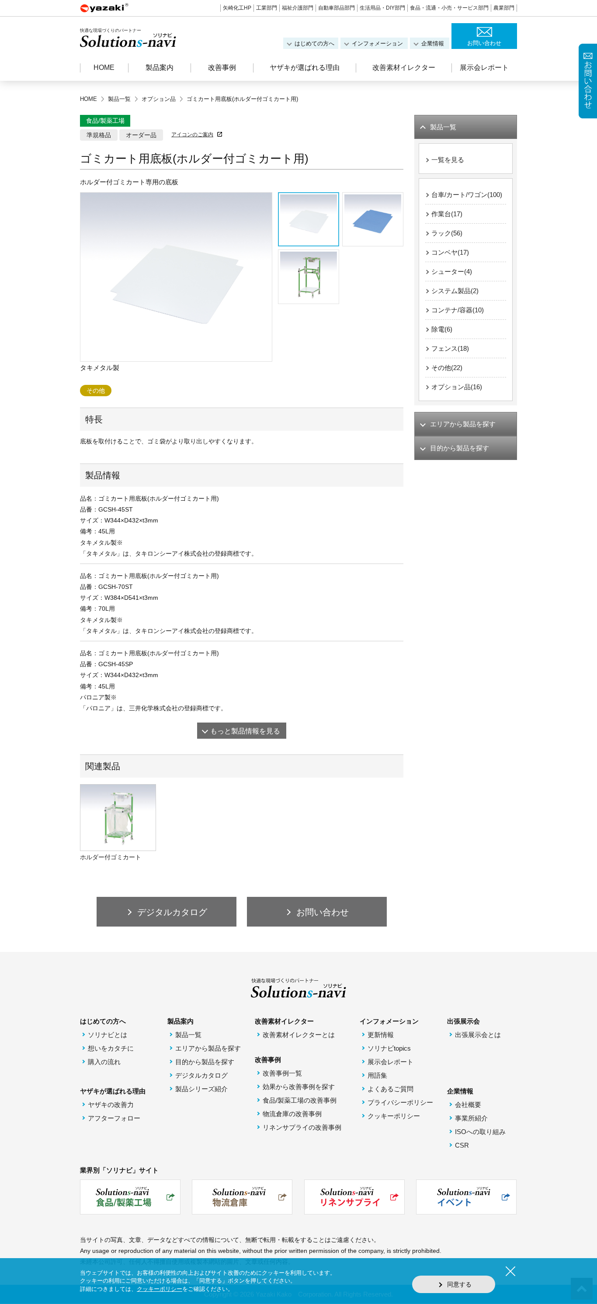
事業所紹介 (471, 1118)
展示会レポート (484, 67)
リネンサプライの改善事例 (302, 1127)
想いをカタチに (111, 1048)
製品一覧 (188, 1034)
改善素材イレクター (403, 67)
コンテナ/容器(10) (457, 310)
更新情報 (381, 1034)
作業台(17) (446, 214)
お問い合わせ (484, 43)
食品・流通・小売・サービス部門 (449, 8)
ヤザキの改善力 (111, 1104)
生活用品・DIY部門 (382, 8)
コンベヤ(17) (450, 252)
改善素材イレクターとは (299, 1034)
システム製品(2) (455, 290)
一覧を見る (447, 159)
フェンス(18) (450, 348)
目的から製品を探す (204, 1061)
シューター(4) (451, 271)
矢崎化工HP (237, 8)
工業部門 (266, 8)
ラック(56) (446, 233)
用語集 (377, 1075)
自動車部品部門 (336, 8)
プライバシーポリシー (400, 1102)
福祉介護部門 (297, 8)
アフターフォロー (114, 1118)
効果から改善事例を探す (299, 1086)
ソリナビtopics (389, 1048)
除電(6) (441, 329)
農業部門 (503, 8)
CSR (462, 1145)
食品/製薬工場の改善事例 (300, 1100)
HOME (104, 67)
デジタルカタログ (201, 1075)
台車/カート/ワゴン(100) (466, 194)
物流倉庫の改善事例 (292, 1113)
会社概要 (468, 1104)
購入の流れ (104, 1061)
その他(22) (446, 367)
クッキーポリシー (394, 1116)
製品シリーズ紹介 (201, 1089)
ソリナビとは (107, 1034)
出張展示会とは (478, 1034)
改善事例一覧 (282, 1073)
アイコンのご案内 (192, 134)
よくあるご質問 (390, 1089)
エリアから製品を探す (208, 1048)
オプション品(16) (456, 387)
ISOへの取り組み (480, 1131)
